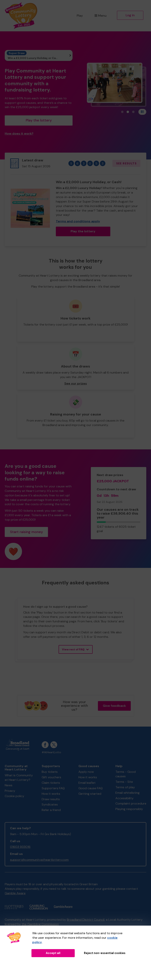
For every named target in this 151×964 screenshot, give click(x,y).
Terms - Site (124, 782)
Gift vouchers (51, 777)
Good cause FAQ (90, 788)
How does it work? (19, 133)
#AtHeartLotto (51, 752)
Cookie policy (14, 796)
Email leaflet (87, 783)
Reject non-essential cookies (104, 953)
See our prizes (75, 383)
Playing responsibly (129, 809)
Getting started (89, 794)
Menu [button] (102, 16)
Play (80, 16)
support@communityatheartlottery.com (39, 860)
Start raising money (26, 532)
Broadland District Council (85, 920)
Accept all (53, 953)
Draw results (51, 799)
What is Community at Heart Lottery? (19, 777)
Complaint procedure (130, 803)
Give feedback (114, 706)
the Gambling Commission (40, 924)
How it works (51, 794)
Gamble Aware (15, 893)
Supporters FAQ (53, 788)
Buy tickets (50, 772)
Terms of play (125, 787)
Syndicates (50, 804)
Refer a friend (51, 810)
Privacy (10, 791)
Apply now (86, 772)
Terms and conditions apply (78, 221)
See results (126, 163)
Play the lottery (39, 120)
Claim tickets (51, 783)
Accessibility (124, 798)
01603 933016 (20, 847)
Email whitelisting (127, 793)
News (8, 785)
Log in (130, 15)
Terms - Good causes (125, 774)
